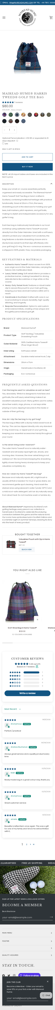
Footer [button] (5, 941)
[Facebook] (3, 975)
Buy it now (27, 167)
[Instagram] (14, 975)
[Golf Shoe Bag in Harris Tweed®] (22, 602)
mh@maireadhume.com (21, 3)
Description (8, 184)
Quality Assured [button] (10, 955)
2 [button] (26, 844)
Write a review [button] (27, 693)
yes (6, 143)
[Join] (50, 917)
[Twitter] (9, 975)
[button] (8, 102)
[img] (10, 720)
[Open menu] (6, 17)
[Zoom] (9, 73)
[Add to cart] (37, 619)
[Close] (49, 980)
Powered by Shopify (12, 1006)
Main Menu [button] (7, 933)
